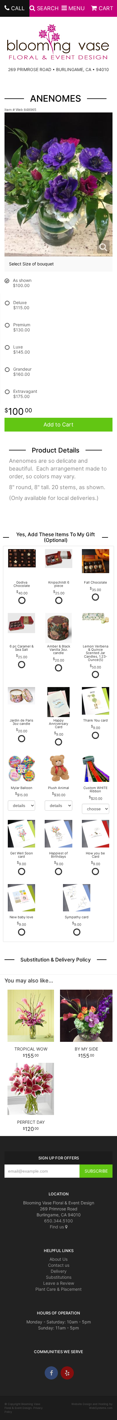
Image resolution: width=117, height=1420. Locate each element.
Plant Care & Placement (58, 1289)
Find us (57, 1226)
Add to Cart (59, 424)
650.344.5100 (58, 1220)
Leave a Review (58, 1283)
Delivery (59, 1271)
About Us (59, 1259)
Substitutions (58, 1277)
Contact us (58, 1265)
